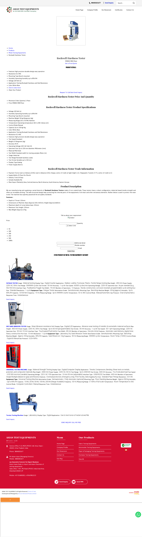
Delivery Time (13, 177)
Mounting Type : (89, 290)
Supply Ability (13, 175)
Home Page (79, 10)
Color (10, 130)
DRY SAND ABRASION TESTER (16, 326)
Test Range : (28, 285)
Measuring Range (14, 120)
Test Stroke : (46, 285)
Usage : (26, 283)
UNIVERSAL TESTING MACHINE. (16, 369)
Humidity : (35, 336)
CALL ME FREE (76, 422)
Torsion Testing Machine (14, 415)
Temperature (13, 123)
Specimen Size (13, 148)
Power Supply (13, 164)
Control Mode (13, 125)
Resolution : (24, 290)
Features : (103, 288)
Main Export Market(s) (16, 182)
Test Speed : (77, 285)
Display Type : (45, 283)
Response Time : (17, 295)
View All (81, 459)
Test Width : (48, 288)
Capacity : (20, 293)
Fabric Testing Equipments (87, 443)
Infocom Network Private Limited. (27, 493)
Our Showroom (106, 10)
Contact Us (130, 10)
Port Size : (27, 333)
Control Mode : (98, 293)
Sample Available (14, 180)
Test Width (12, 153)
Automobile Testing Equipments (89, 447)
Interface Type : (28, 288)
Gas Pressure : (122, 293)
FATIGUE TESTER (12, 283)
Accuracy (11, 144)
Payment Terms (14, 173)
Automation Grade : (67, 290)
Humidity (12, 113)
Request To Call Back (67, 92)
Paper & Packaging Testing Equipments (91, 451)
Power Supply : (29, 329)
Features (11, 137)
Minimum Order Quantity (17, 100)
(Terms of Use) (32, 491)
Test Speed (12, 139)
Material (11, 151)
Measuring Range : (54, 293)
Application (12, 132)
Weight (11, 141)
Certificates (118, 10)
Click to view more (15, 88)
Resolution (12, 134)
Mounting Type (14, 116)
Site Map (60, 459)
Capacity (11, 127)
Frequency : (34, 293)
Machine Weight (14, 118)
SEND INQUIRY (66, 422)
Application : (81, 283)
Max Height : (115, 283)
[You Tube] (126, 450)
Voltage (11, 111)
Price (10, 103)
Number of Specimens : (65, 288)
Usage (11, 155)
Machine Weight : (110, 290)
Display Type (13, 162)
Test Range (12, 158)
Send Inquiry (109, 3)
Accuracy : (59, 285)
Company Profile (92, 10)
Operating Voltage (15, 146)
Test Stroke (12, 160)
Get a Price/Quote (71, 63)
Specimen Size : (17, 331)
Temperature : (77, 293)
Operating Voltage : (98, 285)
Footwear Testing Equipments (89, 455)
